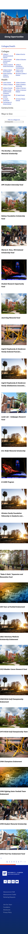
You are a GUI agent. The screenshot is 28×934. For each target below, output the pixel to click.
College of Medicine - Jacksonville (21, 85)
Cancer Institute (7, 82)
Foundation (6, 907)
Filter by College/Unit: (14, 120)
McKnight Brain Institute (7, 96)
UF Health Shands (20, 95)
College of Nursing (7, 88)
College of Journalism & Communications (20, 66)
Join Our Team (7, 904)
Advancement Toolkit (9, 894)
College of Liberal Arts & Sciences (7, 70)
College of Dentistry (21, 82)
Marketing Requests (9, 897)
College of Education (21, 59)
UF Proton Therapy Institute (20, 99)
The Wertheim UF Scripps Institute (7, 103)
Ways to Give (7, 114)
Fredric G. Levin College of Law (19, 70)
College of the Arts (20, 54)
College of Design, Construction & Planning (7, 61)
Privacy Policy (7, 912)
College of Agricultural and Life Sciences (8, 56)
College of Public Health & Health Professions (7, 91)
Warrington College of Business (21, 74)
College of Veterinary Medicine (21, 90)
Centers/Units (7, 108)
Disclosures (6, 910)
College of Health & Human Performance (8, 65)
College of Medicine (8, 84)
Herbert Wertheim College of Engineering (7, 75)
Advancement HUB (9, 892)
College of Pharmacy (21, 88)
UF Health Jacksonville (6, 99)
